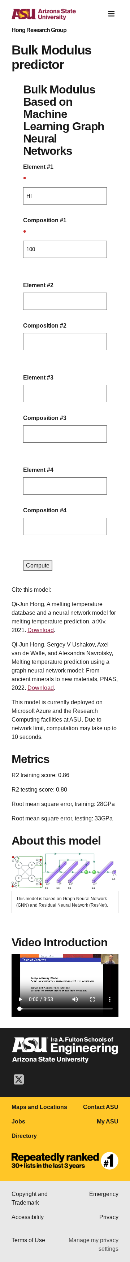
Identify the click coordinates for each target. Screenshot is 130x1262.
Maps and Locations (39, 1107)
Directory (24, 1136)
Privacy (108, 1217)
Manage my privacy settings (93, 1244)
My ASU (107, 1121)
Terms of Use (28, 1240)
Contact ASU (100, 1107)
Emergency (103, 1194)
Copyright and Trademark (30, 1198)
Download (40, 630)
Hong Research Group (39, 30)
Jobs (18, 1121)
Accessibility (28, 1217)
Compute (37, 565)
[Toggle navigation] (111, 14)
